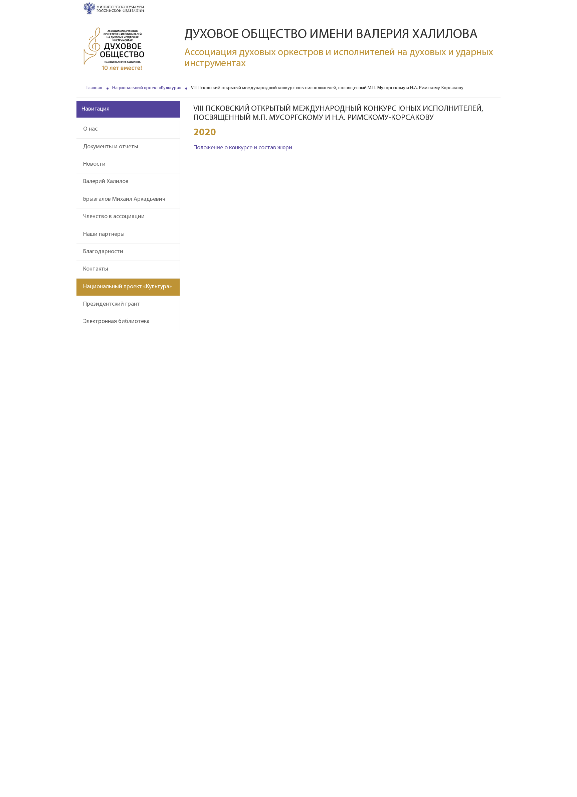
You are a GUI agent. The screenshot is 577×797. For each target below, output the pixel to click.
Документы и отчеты (110, 147)
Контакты (95, 269)
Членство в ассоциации (114, 217)
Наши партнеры (104, 234)
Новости (94, 164)
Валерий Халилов (106, 182)
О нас (90, 129)
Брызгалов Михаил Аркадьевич (124, 199)
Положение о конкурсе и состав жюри (242, 148)
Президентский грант (111, 304)
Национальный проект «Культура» (146, 88)
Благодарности (103, 252)
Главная (94, 88)
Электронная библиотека (116, 322)
